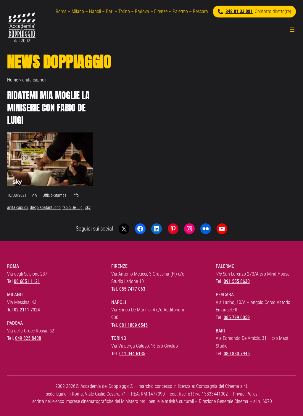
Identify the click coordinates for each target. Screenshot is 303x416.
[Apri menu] (292, 29)
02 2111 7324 (27, 310)
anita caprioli (17, 207)
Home (12, 80)
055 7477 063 (132, 289)
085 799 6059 (237, 317)
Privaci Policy (245, 394)
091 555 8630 (237, 281)
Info (75, 195)
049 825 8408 (28, 338)
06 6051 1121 (27, 281)
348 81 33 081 (239, 11)
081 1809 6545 (133, 325)
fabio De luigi (72, 207)
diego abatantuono (45, 207)
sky (88, 207)
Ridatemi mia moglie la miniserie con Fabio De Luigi (48, 108)
